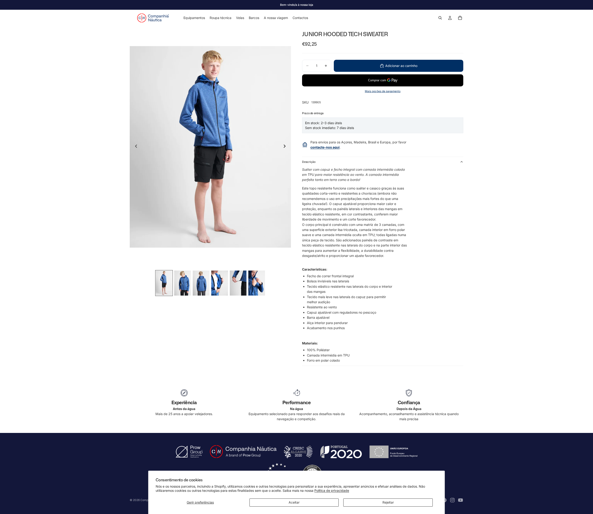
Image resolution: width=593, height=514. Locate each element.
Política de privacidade (331, 490)
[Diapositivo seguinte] (286, 147)
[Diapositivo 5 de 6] (238, 283)
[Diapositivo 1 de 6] (164, 283)
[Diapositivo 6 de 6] (256, 283)
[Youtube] (460, 500)
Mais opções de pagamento (383, 91)
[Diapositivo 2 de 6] (182, 283)
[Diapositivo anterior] (135, 147)
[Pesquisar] (440, 18)
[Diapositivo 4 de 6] (219, 283)
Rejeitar (388, 502)
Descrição (308, 162)
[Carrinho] (460, 18)
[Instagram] (452, 500)
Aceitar (294, 502)
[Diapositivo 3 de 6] (201, 283)
